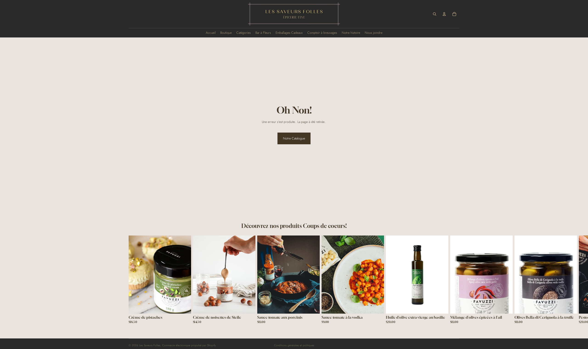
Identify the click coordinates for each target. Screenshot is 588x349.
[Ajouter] (184, 306)
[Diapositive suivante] (453, 281)
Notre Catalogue (294, 138)
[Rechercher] (435, 14)
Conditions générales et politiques (294, 345)
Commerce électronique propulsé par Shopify (189, 345)
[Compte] (444, 14)
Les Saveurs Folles (149, 345)
